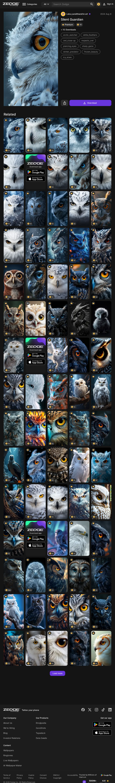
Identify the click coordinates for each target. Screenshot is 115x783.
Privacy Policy (20, 776)
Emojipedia (41, 723)
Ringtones (8, 755)
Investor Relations (11, 738)
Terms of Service (6, 776)
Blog (5, 733)
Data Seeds (41, 738)
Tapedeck (40, 733)
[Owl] (79, 135)
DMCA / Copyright (57, 776)
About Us (7, 723)
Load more (58, 673)
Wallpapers (8, 750)
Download (92, 103)
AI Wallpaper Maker (12, 765)
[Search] (91, 4)
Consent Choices (43, 776)
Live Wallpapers (10, 760)
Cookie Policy (31, 776)
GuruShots (41, 728)
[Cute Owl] (36, 318)
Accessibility (72, 775)
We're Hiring (9, 728)
